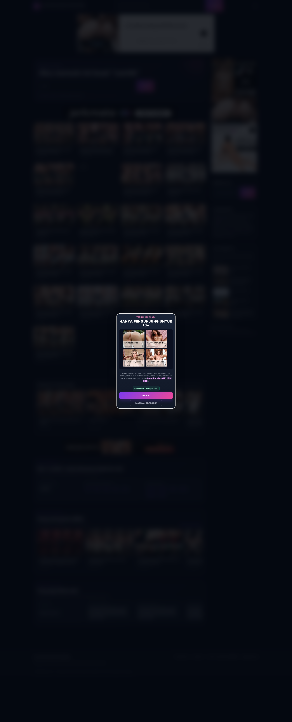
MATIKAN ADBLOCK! (146, 403)
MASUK (146, 395)
